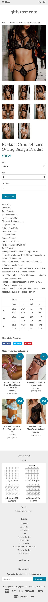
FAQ (24, 533)
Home (4, 22)
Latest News (24, 456)
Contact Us (24, 530)
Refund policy (24, 553)
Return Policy (24, 543)
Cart (44, 2)
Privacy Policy (24, 540)
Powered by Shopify (37, 586)
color (4, 162)
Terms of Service (24, 537)
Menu (7, 2)
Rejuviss (24, 460)
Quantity (5, 183)
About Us (24, 527)
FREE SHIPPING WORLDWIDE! (24, 546)
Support (24, 523)
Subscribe (39, 579)
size (3, 172)
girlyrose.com (24, 12)
